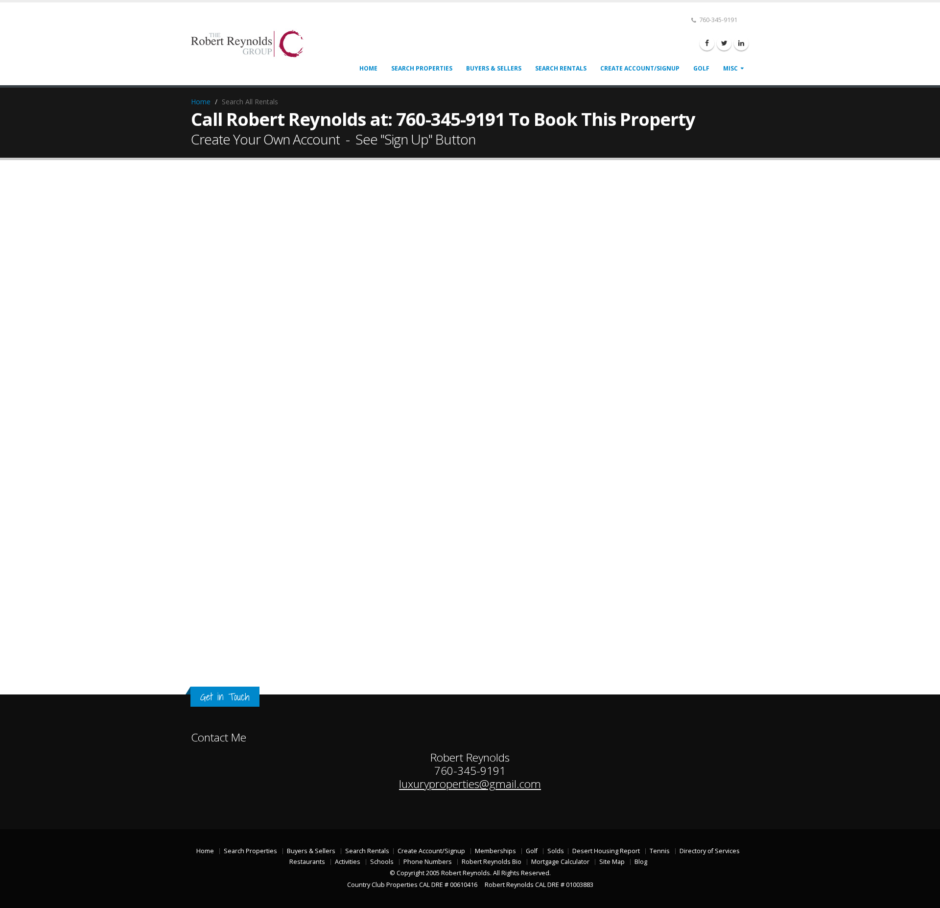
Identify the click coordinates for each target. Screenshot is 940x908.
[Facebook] (707, 43)
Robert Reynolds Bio (491, 862)
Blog (640, 862)
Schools (382, 862)
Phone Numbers (427, 862)
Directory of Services (710, 851)
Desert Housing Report (606, 851)
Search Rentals (561, 68)
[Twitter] (724, 43)
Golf (701, 68)
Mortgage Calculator (560, 862)
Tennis (660, 851)
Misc (730, 68)
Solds (555, 851)
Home (368, 68)
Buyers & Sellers (493, 68)
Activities (347, 862)
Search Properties (421, 68)
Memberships (495, 851)
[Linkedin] (741, 43)
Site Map (612, 862)
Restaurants (307, 862)
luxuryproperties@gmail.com (470, 783)
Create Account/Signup (640, 68)
